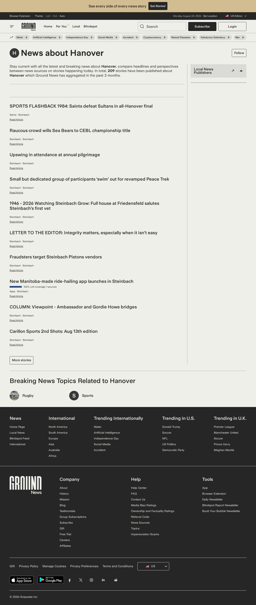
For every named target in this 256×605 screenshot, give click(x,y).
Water (19, 37)
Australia (54, 450)
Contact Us (138, 499)
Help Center (139, 487)
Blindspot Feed (19, 438)
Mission (64, 499)
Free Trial (65, 534)
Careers (65, 540)
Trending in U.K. (230, 418)
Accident (128, 37)
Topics (135, 528)
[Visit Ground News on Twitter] (81, 580)
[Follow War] (243, 37)
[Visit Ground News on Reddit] (116, 580)
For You (61, 26)
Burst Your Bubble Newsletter (221, 511)
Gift (62, 528)
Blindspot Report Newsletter (220, 505)
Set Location (210, 16)
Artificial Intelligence (44, 37)
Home (48, 26)
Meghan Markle (224, 450)
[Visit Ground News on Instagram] (91, 579)
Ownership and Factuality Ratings (152, 511)
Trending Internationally (118, 418)
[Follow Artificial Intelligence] (59, 37)
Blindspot (90, 26)
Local (76, 26)
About (63, 487)
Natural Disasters (180, 37)
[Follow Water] (26, 37)
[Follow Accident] (137, 37)
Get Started (157, 6)
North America (58, 426)
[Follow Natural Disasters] (194, 37)
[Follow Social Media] (116, 37)
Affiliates (65, 545)
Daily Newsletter (212, 499)
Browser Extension (20, 16)
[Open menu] (12, 26)
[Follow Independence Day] (91, 37)
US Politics (169, 444)
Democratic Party (173, 450)
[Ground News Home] (29, 27)
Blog (63, 505)
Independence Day (77, 37)
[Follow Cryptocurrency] (164, 37)
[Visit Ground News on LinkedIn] (103, 580)
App (205, 487)
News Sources (140, 522)
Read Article (16, 119)
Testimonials (67, 511)
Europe (53, 438)
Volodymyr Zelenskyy (213, 37)
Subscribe (202, 26)
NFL (165, 438)
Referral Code (140, 516)
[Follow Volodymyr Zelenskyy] (228, 37)
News (15, 418)
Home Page (17, 426)
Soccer (166, 432)
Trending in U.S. (178, 418)
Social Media (105, 37)
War (237, 37)
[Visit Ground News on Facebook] (70, 580)
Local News (17, 432)
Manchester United (226, 432)
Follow (239, 53)
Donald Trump (171, 426)
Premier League (224, 426)
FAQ (134, 493)
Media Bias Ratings (143, 505)
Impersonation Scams (145, 534)
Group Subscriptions (73, 516)
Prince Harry (222, 444)
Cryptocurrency (152, 37)
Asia (51, 444)
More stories (21, 360)
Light (48, 16)
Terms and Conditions (118, 566)
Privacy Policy (28, 566)
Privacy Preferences (84, 566)
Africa (52, 455)
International (17, 444)
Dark (55, 16)
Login (232, 26)
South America (58, 432)
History (64, 493)
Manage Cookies (54, 566)
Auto (62, 16)
